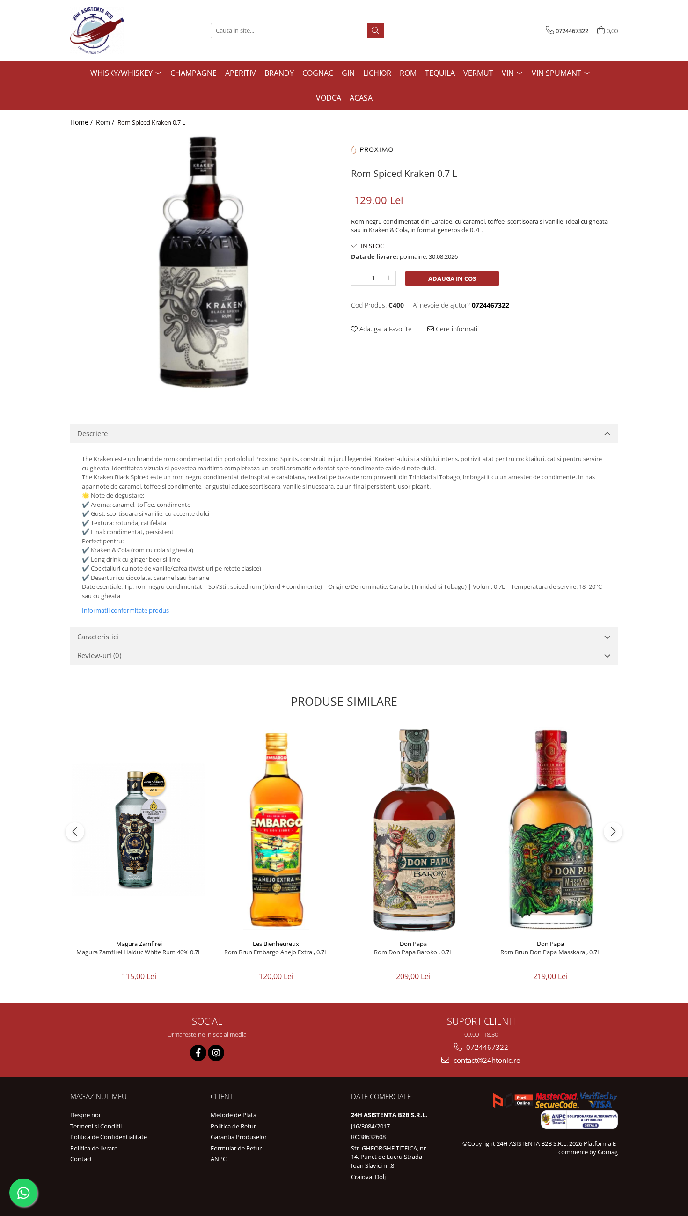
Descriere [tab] (92, 433)
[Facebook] (198, 1053)
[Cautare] (375, 30)
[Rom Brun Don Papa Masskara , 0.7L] (550, 829)
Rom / (106, 121)
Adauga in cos (452, 278)
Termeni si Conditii (96, 1126)
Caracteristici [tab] (97, 636)
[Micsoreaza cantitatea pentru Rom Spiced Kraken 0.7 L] (358, 278)
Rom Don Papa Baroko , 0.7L (413, 952)
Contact (81, 1159)
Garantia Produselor (239, 1137)
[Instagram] (216, 1053)
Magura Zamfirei (139, 943)
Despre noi (85, 1115)
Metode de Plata (233, 1115)
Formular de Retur (236, 1148)
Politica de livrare (93, 1148)
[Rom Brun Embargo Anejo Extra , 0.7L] (276, 829)
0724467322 (486, 1047)
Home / (82, 121)
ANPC (219, 1159)
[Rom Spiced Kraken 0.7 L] (203, 265)
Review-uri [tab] (99, 655)
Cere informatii (456, 328)
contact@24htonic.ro (486, 1060)
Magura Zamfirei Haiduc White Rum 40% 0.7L (138, 952)
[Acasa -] (117, 30)
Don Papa (413, 943)
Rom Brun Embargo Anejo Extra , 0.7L (276, 952)
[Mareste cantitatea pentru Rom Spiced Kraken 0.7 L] (389, 278)
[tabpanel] (203, 265)
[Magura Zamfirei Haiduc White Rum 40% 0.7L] (138, 829)
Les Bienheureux (276, 943)
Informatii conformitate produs (125, 610)
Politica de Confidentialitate (108, 1137)
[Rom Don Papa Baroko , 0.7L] (413, 829)
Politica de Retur (233, 1126)
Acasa (361, 98)
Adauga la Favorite (385, 328)
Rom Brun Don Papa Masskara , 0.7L (550, 952)
